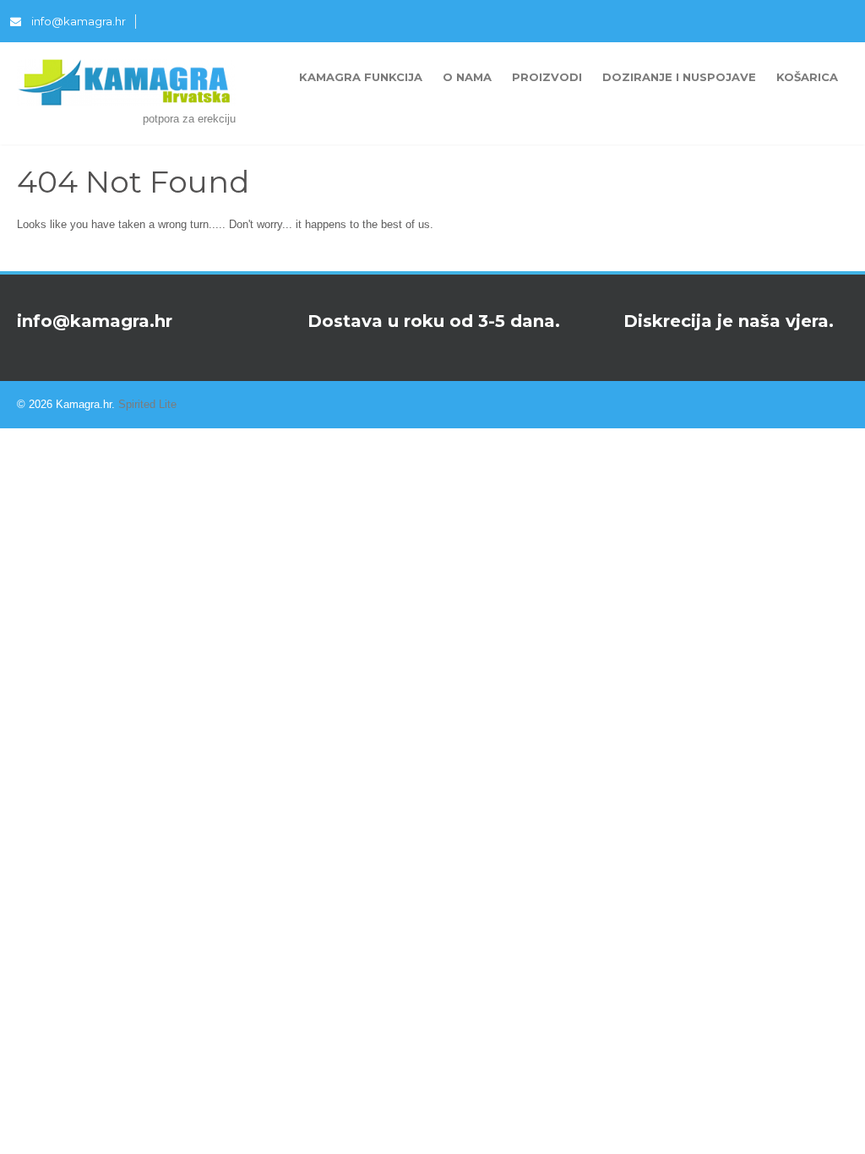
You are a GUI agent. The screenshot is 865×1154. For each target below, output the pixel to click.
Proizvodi (547, 77)
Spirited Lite (147, 404)
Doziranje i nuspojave (679, 77)
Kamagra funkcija (360, 77)
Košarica (807, 77)
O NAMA (467, 77)
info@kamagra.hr (78, 21)
